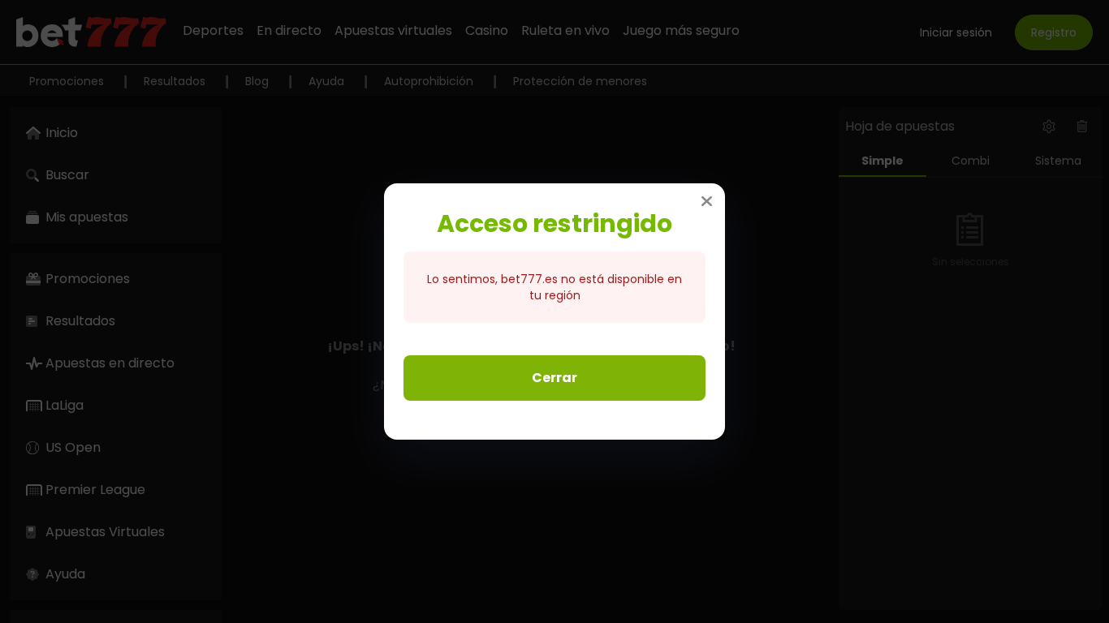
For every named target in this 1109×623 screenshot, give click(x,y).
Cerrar (554, 377)
